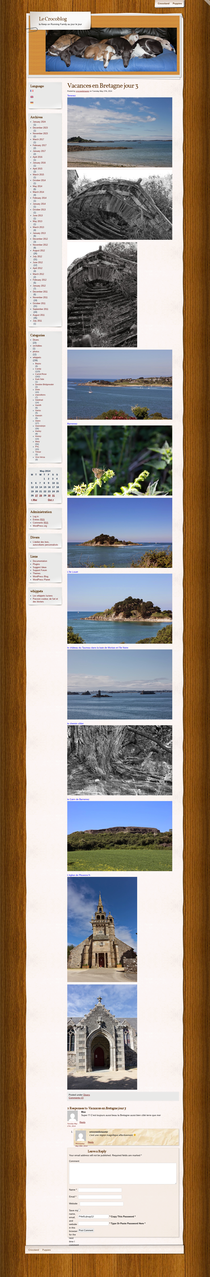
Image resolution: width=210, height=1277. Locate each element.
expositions (40, 395)
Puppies (177, 3)
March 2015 (38, 174)
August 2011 (39, 315)
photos (36, 351)
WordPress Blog (40, 576)
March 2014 (38, 192)
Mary (37, 441)
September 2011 (40, 309)
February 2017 (39, 145)
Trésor (38, 452)
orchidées (37, 346)
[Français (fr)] (45, 90)
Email (72, 1196)
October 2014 (39, 180)
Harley (38, 431)
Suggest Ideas (40, 567)
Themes (37, 573)
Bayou (38, 363)
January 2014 (39, 204)
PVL (37, 447)
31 (53, 495)
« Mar (34, 499)
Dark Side (39, 379)
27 (36, 495)
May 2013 (37, 221)
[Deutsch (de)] (45, 102)
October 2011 (39, 303)
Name (73, 1189)
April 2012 (37, 268)
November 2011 (40, 297)
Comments (40, 522)
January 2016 (39, 162)
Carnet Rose (41, 374)
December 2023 (40, 127)
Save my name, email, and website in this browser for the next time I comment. (73, 1227)
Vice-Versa (40, 457)
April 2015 (37, 168)
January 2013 (39, 233)
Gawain (38, 415)
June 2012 (38, 262)
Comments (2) (76, 1097)
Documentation (40, 561)
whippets (37, 357)
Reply (82, 1122)
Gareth (38, 405)
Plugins (36, 564)
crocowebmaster (82, 91)
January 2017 (39, 151)
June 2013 (38, 215)
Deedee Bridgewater (44, 384)
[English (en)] (45, 96)
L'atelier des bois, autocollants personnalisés (45, 543)
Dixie (37, 389)
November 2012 (40, 245)
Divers (86, 1094)
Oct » (51, 499)
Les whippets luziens (43, 596)
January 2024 (39, 122)
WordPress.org (40, 526)
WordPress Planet (41, 579)
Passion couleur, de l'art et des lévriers (45, 600)
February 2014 (39, 198)
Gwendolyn (40, 426)
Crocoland (163, 3)
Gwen (38, 421)
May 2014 (37, 186)
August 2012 (39, 250)
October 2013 (39, 209)
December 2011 (40, 291)
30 (49, 495)
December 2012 (40, 239)
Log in (36, 516)
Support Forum (40, 570)
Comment (73, 1161)
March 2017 (38, 139)
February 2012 (39, 280)
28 (40, 495)
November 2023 (40, 133)
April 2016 (37, 157)
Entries (39, 519)
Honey (38, 436)
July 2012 (37, 256)
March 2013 (38, 227)
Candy (38, 369)
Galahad (39, 400)
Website (73, 1203)
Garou (38, 410)
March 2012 (38, 274)
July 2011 (37, 321)
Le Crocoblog (53, 19)
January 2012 (39, 286)
